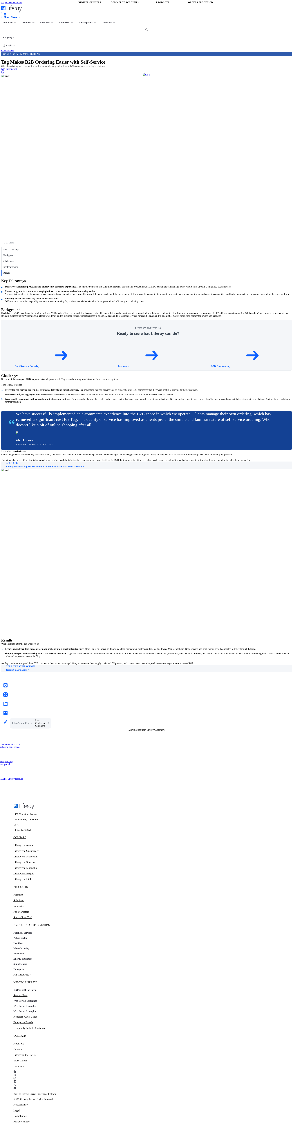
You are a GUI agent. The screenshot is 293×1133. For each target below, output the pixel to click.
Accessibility (20, 1104)
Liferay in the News (24, 1054)
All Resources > (22, 974)
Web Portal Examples (24, 1006)
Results (6, 272)
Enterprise (18, 969)
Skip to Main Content (11, 2)
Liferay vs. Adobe (23, 845)
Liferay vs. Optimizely (26, 850)
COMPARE (19, 837)
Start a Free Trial (22, 917)
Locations (18, 1066)
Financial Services (22, 932)
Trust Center (20, 1060)
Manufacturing (21, 948)
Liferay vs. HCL (22, 879)
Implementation (10, 267)
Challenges (8, 261)
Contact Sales (7, 50)
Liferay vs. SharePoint (25, 856)
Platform (18, 894)
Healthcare (19, 943)
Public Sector (20, 938)
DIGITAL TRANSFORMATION (31, 925)
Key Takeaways (11, 249)
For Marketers (21, 911)
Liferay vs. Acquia (23, 873)
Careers (17, 1049)
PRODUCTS (20, 886)
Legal (16, 1110)
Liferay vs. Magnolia (25, 867)
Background (9, 255)
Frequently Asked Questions (29, 1027)
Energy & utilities (22, 958)
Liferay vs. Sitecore (24, 862)
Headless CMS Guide (25, 1016)
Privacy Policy (21, 1121)
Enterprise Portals (23, 1022)
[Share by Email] (5, 713)
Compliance (20, 1115)
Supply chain (20, 964)
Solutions (18, 900)
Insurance (18, 953)
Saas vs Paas (20, 995)
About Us (18, 1043)
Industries (18, 906)
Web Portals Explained (25, 1000)
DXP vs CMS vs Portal (25, 990)
